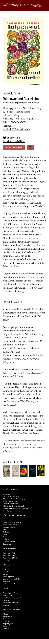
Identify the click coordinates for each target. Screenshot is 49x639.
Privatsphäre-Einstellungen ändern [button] (14, 506)
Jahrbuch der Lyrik (9, 584)
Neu (4, 520)
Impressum (6, 494)
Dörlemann (6, 621)
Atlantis (5, 614)
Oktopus (6, 628)
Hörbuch (6, 539)
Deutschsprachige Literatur (12, 522)
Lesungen (6, 560)
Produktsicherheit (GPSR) (11, 496)
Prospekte (6, 600)
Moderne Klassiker (9, 527)
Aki (4, 619)
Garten (5, 534)
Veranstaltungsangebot (10, 602)
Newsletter (6, 581)
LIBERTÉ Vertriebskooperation (13, 598)
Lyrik (4, 529)
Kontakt (5, 574)
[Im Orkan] (41, 471)
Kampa (5, 626)
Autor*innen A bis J (9, 553)
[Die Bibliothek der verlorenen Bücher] (32, 471)
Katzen (5, 537)
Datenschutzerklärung (10, 503)
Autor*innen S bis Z (10, 558)
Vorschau (6, 605)
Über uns (6, 569)
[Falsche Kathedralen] (24, 471)
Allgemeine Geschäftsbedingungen (15, 499)
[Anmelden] (30, 5)
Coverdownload (14, 141)
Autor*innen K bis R (10, 555)
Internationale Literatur (10, 525)
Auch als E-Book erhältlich (16, 129)
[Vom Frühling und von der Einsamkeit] (15, 471)
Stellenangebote (8, 576)
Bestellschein (7, 595)
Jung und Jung (8, 623)
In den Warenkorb (14, 147)
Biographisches (8, 544)
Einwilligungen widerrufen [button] (12, 511)
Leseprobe (13, 137)
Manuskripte (7, 572)
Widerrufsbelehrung (10, 501)
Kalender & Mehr (9, 541)
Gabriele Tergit (11, 93)
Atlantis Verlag (7, 616)
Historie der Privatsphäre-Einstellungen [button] (16, 508)
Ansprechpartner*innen (11, 593)
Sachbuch (6, 532)
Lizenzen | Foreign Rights (11, 579)
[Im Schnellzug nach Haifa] (6, 471)
